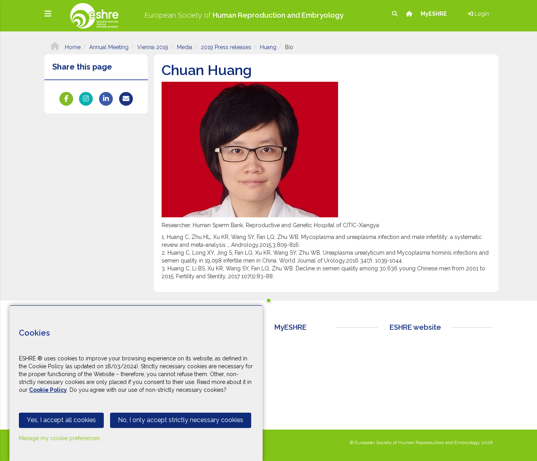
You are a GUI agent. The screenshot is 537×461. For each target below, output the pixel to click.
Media (184, 47)
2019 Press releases (226, 47)
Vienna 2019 (152, 47)
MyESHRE (434, 14)
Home (72, 47)
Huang (268, 47)
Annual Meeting (109, 47)
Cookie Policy (48, 390)
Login (481, 14)
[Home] (410, 14)
